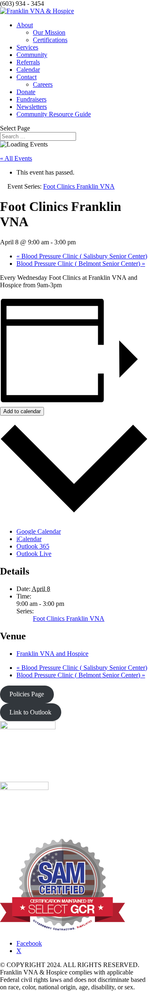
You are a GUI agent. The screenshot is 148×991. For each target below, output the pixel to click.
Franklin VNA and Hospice (52, 653)
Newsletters (31, 106)
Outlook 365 (32, 546)
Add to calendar (22, 411)
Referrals (28, 62)
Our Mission (49, 32)
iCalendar (29, 538)
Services (27, 47)
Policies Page (26, 694)
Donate (25, 91)
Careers (43, 84)
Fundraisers (31, 99)
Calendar (28, 69)
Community (31, 54)
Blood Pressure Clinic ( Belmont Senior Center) (80, 263)
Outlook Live (33, 553)
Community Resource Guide (53, 114)
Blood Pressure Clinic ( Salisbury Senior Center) (81, 256)
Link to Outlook (30, 712)
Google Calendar (38, 531)
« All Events (16, 158)
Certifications (50, 39)
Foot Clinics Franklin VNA (68, 618)
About (24, 24)
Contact (26, 76)
